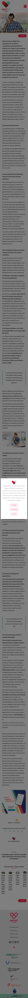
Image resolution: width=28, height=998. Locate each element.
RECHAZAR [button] (14, 505)
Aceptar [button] (14, 514)
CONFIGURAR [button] (14, 509)
